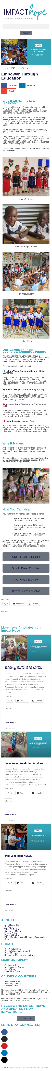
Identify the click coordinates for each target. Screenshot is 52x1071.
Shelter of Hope (13, 389)
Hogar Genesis (13, 421)
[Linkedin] (4, 1053)
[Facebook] (4, 1032)
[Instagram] (4, 1039)
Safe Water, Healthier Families (24, 763)
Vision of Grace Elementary (19, 404)
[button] (26, 26)
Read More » (10, 722)
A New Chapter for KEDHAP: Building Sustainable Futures (23, 667)
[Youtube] (4, 1046)
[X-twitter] (4, 1060)
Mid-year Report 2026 (18, 855)
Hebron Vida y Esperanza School (21, 371)
